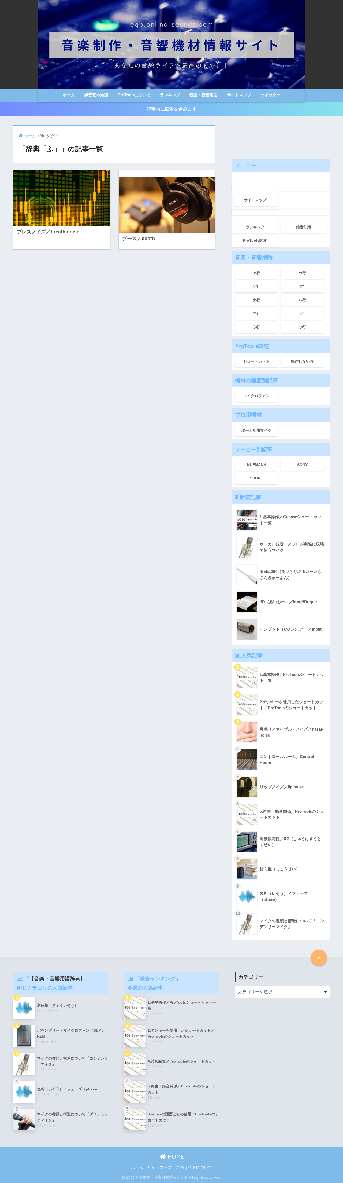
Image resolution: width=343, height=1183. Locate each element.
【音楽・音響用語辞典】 (57, 978)
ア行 (256, 273)
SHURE (256, 478)
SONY (302, 465)
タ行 (302, 286)
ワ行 (302, 327)
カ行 (302, 273)
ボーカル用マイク (256, 430)
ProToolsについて (134, 95)
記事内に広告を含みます (172, 109)
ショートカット (256, 361)
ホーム (69, 95)
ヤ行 (302, 313)
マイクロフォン (256, 396)
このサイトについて (194, 1167)
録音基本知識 (96, 95)
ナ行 (256, 300)
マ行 (256, 313)
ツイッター (270, 95)
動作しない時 (302, 361)
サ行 (256, 286)
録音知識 (303, 227)
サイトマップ (239, 95)
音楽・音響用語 (203, 95)
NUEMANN (256, 465)
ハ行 (302, 300)
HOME (175, 1156)
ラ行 (256, 327)
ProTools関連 (255, 240)
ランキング (170, 95)
